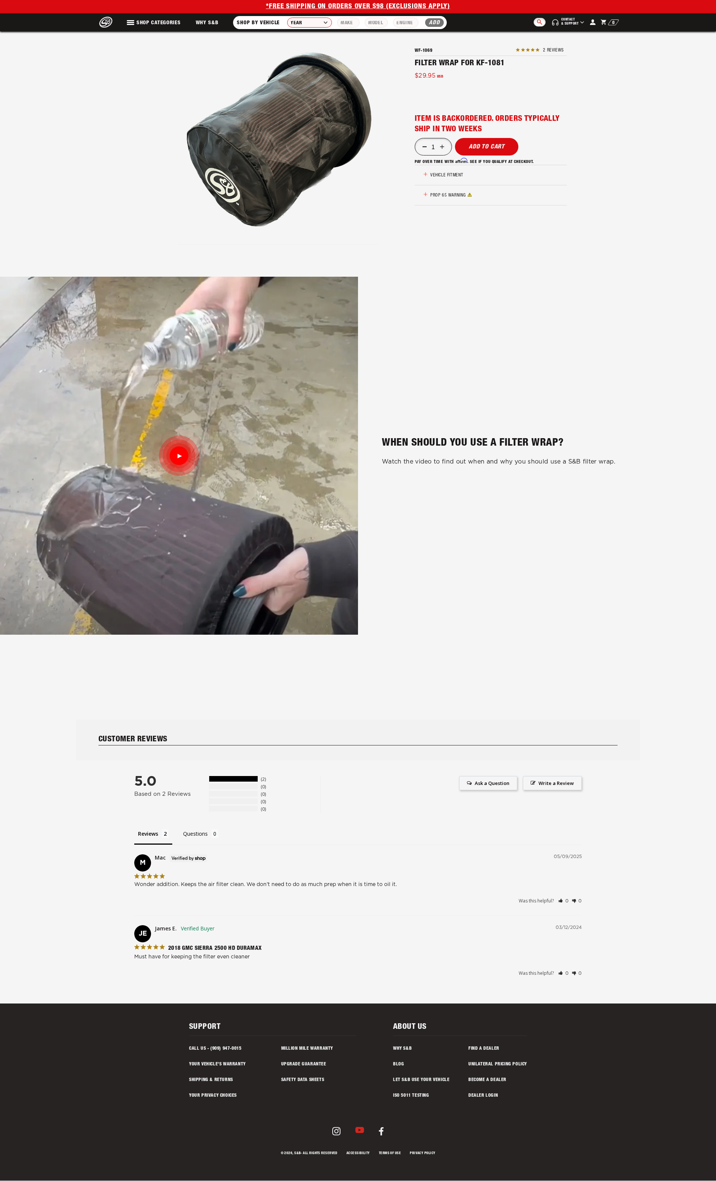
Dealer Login (483, 1095)
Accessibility (358, 1153)
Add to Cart (487, 147)
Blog (398, 1064)
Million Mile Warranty (307, 1048)
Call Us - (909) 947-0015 (215, 1048)
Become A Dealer (487, 1080)
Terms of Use (390, 1153)
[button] (279, 139)
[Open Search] (540, 22)
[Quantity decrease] (424, 147)
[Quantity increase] (442, 147)
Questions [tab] (195, 833)
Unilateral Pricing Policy (497, 1064)
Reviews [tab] (148, 833)
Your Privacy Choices (213, 1095)
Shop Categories (158, 23)
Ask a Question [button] (492, 783)
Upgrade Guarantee (303, 1064)
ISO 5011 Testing (411, 1095)
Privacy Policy (422, 1153)
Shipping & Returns (211, 1080)
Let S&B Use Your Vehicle (421, 1080)
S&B (297, 1153)
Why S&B (207, 23)
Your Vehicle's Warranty (217, 1064)
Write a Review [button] (556, 783)
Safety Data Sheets (302, 1080)
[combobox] (309, 23)
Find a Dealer (483, 1048)
